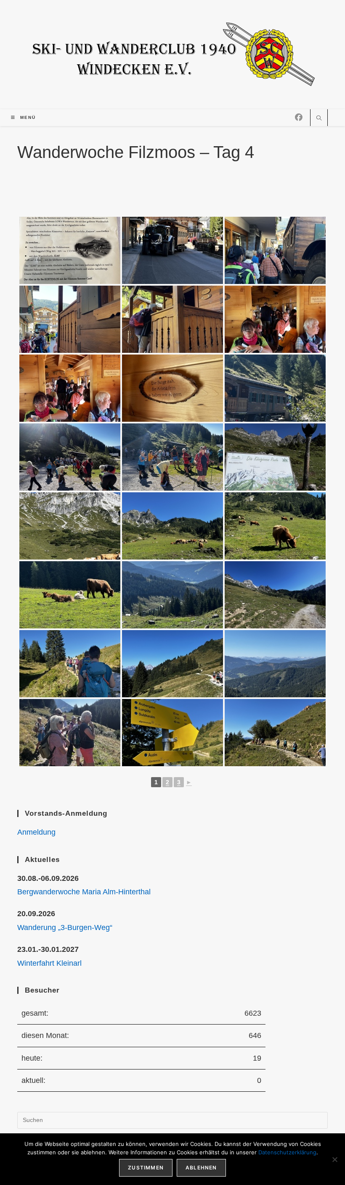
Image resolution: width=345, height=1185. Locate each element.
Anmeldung (36, 832)
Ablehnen (201, 1167)
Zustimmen (146, 1167)
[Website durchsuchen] (319, 118)
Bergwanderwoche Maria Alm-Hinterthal (84, 892)
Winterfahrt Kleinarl (49, 963)
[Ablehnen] (334, 1159)
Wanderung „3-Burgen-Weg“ (64, 927)
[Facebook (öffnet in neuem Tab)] (299, 117)
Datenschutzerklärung (287, 1152)
